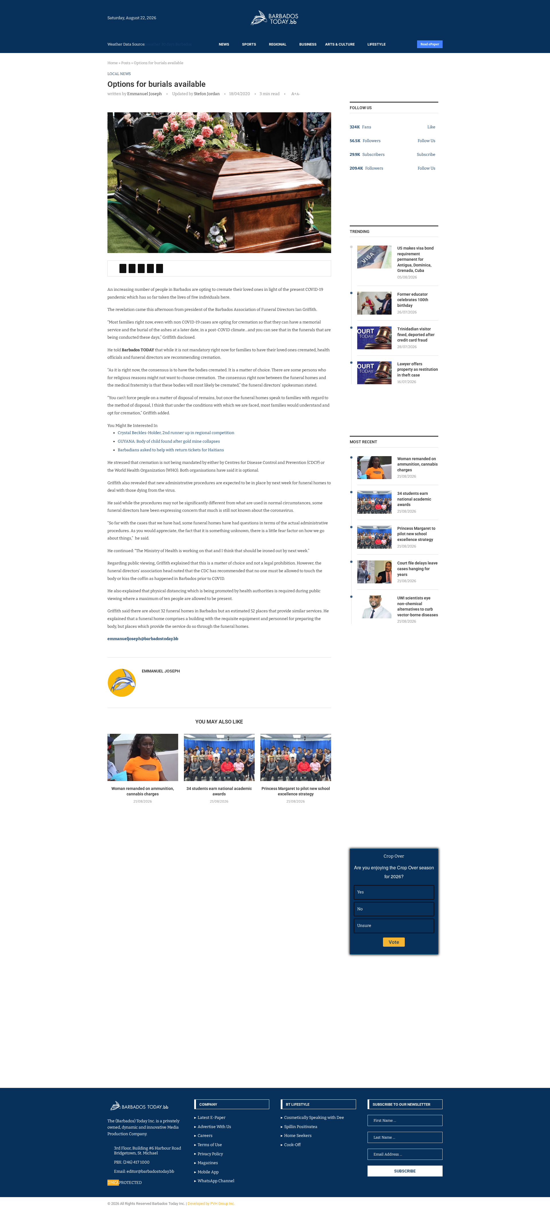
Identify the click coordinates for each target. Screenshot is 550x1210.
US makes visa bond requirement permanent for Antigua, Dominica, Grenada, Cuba (415, 259)
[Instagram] (424, 17)
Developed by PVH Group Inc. (212, 1203)
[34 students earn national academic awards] (219, 757)
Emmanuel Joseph (144, 93)
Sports (249, 44)
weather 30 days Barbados (169, 44)
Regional (277, 44)
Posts (125, 63)
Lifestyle (377, 44)
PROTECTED (130, 1182)
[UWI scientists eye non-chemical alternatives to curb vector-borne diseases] (374, 606)
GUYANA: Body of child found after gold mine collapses (169, 441)
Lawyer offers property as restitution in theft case (417, 369)
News (224, 44)
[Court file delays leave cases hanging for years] (374, 571)
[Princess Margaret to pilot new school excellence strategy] (295, 757)
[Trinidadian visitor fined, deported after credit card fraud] (374, 337)
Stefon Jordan (206, 93)
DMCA (113, 1182)
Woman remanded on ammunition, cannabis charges (417, 464)
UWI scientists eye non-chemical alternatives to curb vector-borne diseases (417, 606)
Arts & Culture (340, 44)
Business (308, 44)
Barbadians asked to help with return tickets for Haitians (171, 450)
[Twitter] (430, 17)
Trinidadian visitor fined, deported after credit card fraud (416, 334)
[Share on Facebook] (122, 268)
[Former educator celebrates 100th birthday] (374, 303)
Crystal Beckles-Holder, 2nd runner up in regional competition (176, 432)
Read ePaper (430, 44)
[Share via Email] (159, 268)
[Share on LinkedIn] (141, 268)
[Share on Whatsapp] (150, 268)
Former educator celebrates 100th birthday (412, 300)
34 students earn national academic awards (414, 499)
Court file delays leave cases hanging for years (417, 568)
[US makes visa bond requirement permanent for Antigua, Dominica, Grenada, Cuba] (374, 257)
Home (112, 63)
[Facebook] (427, 17)
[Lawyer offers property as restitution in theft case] (374, 372)
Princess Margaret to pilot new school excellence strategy (416, 534)
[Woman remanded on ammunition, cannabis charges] (142, 757)
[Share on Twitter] (132, 268)
